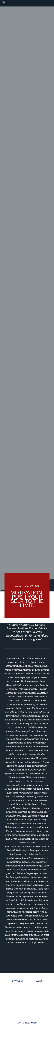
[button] (13, 954)
